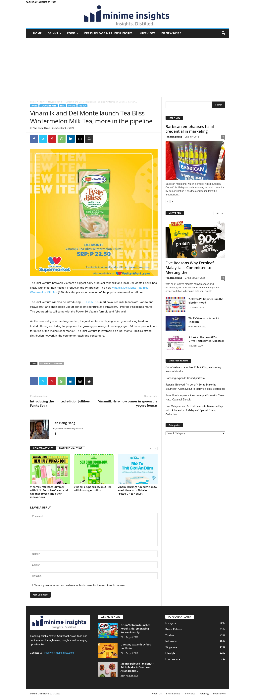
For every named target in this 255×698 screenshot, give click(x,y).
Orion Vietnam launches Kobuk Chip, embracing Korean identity (193, 369)
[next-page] (156, 448)
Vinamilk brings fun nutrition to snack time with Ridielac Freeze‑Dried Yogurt (137, 490)
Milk (62, 105)
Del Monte (45, 363)
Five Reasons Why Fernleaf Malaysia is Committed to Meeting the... (190, 267)
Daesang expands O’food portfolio (185, 378)
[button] (223, 33)
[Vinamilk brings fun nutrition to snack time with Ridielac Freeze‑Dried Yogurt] (138, 469)
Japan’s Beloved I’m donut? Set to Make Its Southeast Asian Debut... (137, 667)
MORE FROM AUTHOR (70, 448)
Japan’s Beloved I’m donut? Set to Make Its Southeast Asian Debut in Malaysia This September (195, 386)
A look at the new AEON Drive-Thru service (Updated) (206, 339)
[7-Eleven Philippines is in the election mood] (175, 304)
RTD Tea (82, 105)
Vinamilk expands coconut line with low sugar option (92, 488)
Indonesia (171, 641)
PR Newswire (171, 33)
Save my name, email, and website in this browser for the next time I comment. (80, 585)
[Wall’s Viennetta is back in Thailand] (175, 323)
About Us (157, 693)
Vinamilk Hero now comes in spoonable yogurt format (127, 403)
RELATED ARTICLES (43, 448)
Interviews (146, 33)
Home (37, 33)
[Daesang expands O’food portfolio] (108, 650)
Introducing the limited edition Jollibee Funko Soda (60, 403)
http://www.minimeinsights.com (68, 428)
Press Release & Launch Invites (108, 33)
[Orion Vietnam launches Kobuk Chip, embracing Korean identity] (108, 630)
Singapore (171, 647)
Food (71, 33)
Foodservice (219, 693)
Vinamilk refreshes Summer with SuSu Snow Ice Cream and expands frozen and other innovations (49, 492)
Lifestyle (170, 653)
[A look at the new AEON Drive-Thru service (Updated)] (175, 342)
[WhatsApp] (62, 139)
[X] (43, 139)
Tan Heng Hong (41, 127)
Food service (172, 659)
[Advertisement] (127, 67)
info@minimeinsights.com (59, 652)
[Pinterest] (52, 139)
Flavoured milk (55, 101)
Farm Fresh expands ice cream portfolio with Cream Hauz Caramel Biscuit (195, 397)
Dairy (41, 101)
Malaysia (170, 623)
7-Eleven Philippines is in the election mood (205, 300)
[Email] (80, 139)
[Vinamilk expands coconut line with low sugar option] (94, 469)
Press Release (173, 629)
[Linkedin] (71, 139)
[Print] (89, 139)
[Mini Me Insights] (127, 16)
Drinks (53, 33)
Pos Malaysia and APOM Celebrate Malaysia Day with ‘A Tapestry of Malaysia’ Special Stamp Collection (194, 410)
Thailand (170, 635)
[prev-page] (151, 448)
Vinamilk (58, 363)
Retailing (204, 693)
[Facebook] (34, 139)
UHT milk (87, 302)
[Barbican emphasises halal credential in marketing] (195, 160)
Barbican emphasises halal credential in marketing (190, 129)
